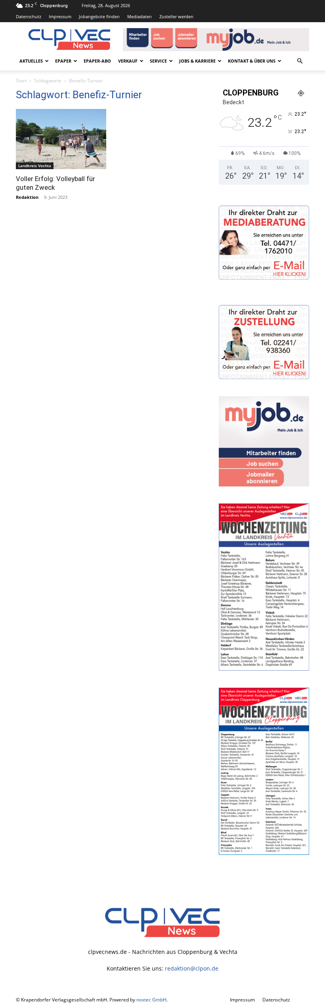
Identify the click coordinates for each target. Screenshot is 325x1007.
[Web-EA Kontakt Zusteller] (264, 377)
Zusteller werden (176, 16)
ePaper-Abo (97, 61)
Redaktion (27, 197)
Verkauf (128, 61)
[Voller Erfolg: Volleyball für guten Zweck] (61, 139)
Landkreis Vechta (34, 165)
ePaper (63, 61)
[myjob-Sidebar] (264, 484)
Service (158, 61)
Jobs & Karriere (197, 61)
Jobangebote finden (99, 16)
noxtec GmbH (151, 999)
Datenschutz (28, 16)
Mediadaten (139, 16)
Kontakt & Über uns (251, 61)
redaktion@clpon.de (191, 968)
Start (21, 80)
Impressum (60, 16)
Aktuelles (31, 61)
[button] (299, 61)
